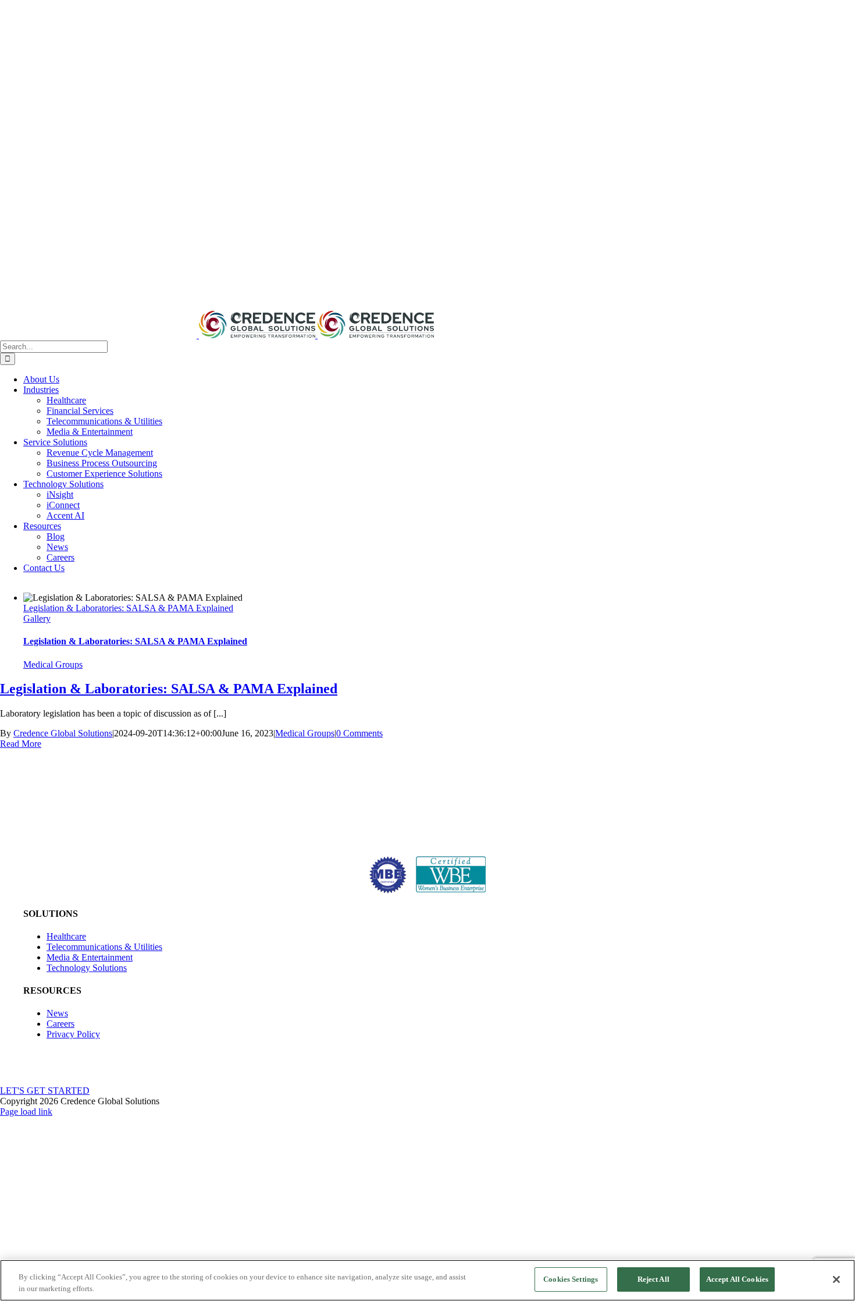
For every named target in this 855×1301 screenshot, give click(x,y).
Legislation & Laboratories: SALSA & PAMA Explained (128, 608)
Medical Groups (53, 664)
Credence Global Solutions (62, 733)
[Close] (836, 1279)
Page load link (26, 1111)
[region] (427, 1280)
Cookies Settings (570, 1279)
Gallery (37, 618)
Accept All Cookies (737, 1279)
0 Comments (359, 733)
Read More (20, 744)
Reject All (653, 1279)
